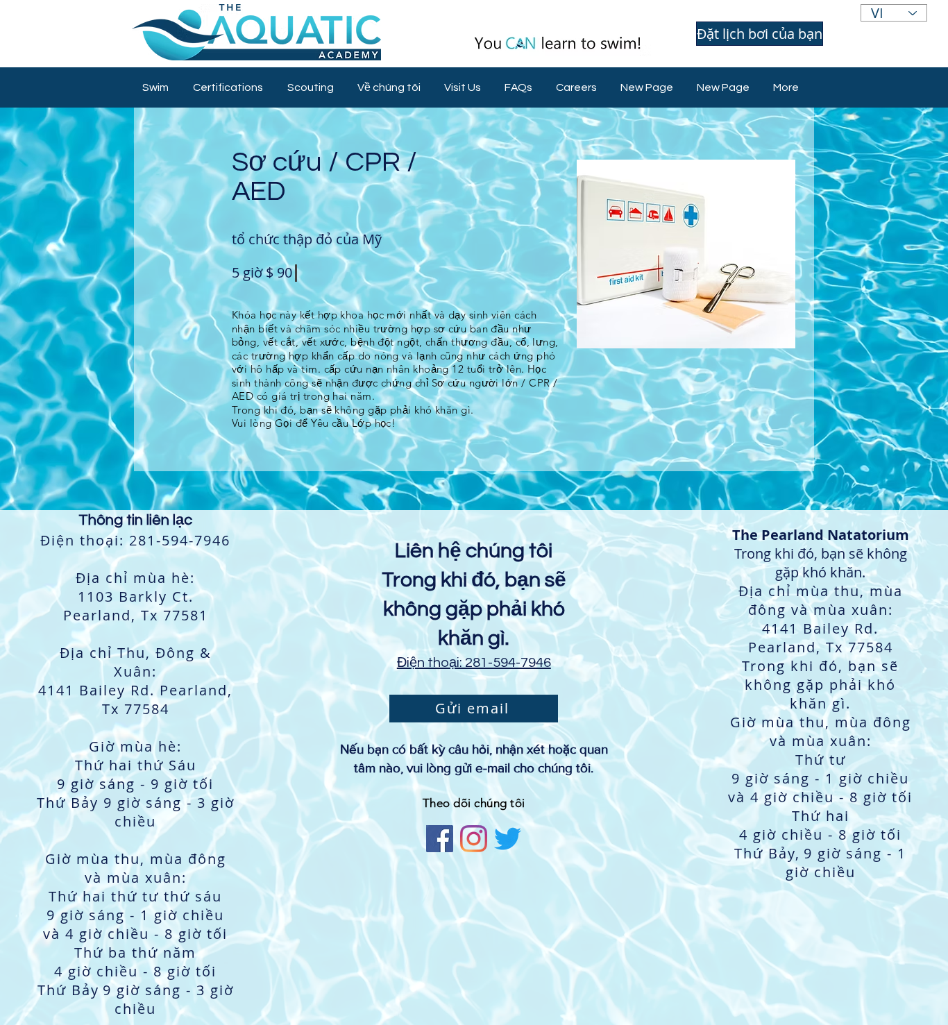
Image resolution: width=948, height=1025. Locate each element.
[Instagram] (473, 838)
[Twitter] (507, 838)
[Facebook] (439, 838)
